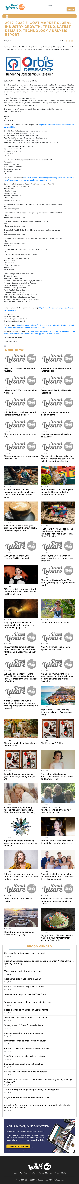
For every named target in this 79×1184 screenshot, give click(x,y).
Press (14, 1173)
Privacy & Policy (61, 1173)
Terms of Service (45, 1173)
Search (71, 9)
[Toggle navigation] (7, 16)
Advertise (23, 1173)
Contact (33, 1173)
